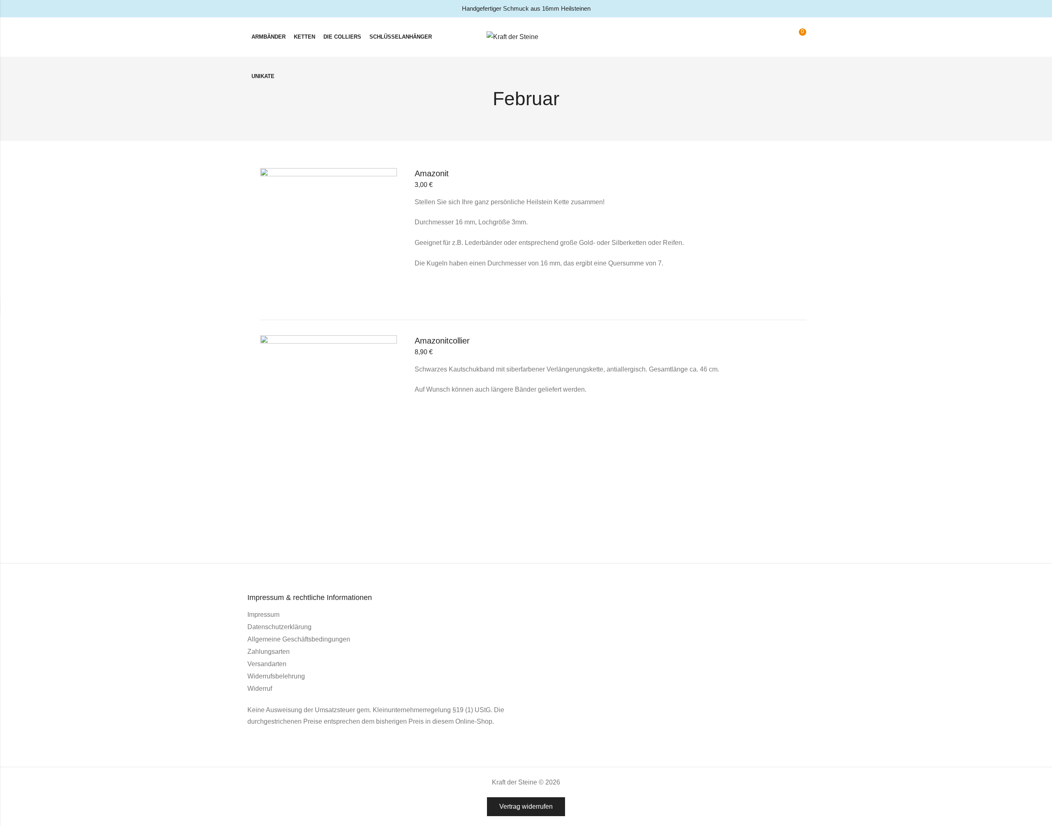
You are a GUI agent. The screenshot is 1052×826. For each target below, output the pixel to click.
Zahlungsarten (268, 651)
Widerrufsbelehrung (276, 676)
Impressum (263, 614)
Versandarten (266, 663)
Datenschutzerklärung (279, 626)
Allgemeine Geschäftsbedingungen (298, 639)
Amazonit (432, 173)
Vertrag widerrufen (526, 806)
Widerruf (259, 688)
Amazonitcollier (442, 340)
